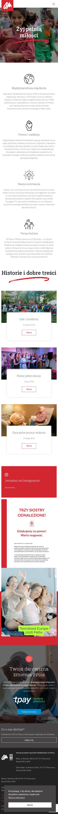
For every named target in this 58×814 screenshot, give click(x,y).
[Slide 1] (29, 59)
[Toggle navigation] (53, 4)
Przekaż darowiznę (29, 712)
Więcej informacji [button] (16, 797)
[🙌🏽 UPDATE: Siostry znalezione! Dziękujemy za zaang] (29, 533)
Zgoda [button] (30, 805)
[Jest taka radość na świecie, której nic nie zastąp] (29, 602)
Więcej (29, 332)
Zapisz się (29, 740)
